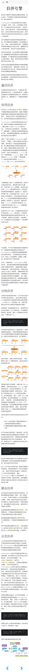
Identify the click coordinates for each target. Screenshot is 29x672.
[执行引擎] (7, 668)
